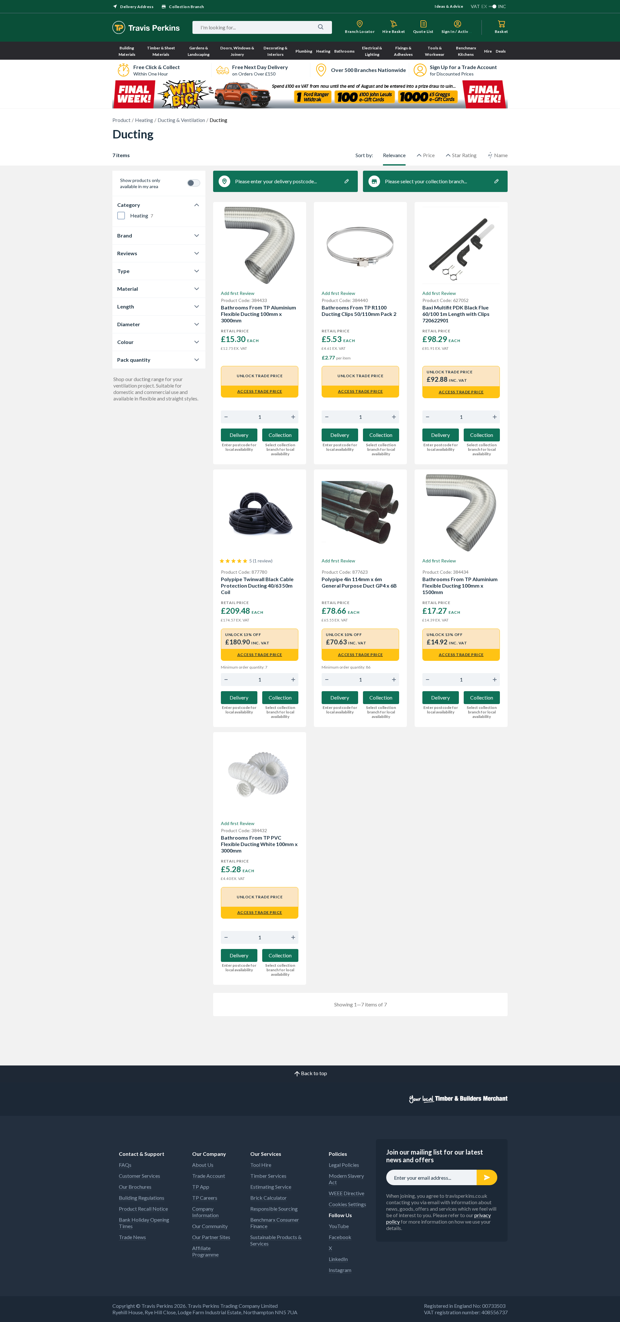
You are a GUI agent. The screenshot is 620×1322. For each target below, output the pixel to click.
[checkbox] (121, 215)
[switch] (194, 183)
